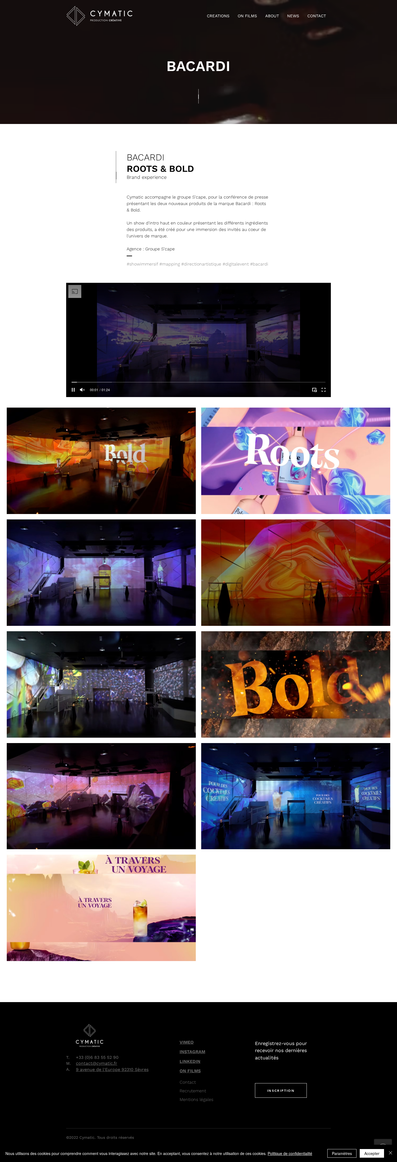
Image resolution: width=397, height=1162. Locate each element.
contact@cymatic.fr (96, 1063)
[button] (218, 16)
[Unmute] (82, 389)
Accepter (371, 1153)
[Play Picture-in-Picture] (314, 389)
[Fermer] (390, 1153)
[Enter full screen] (323, 389)
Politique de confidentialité (290, 1153)
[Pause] (73, 389)
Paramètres (342, 1153)
